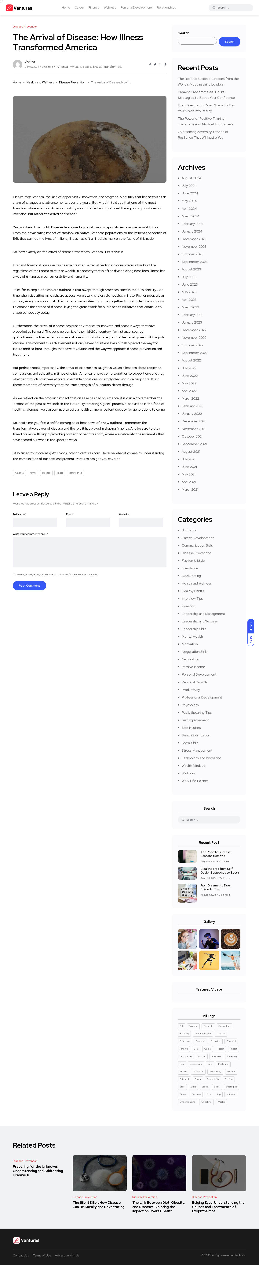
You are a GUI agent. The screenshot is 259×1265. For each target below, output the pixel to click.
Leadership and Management (203, 613)
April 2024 (189, 208)
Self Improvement (195, 720)
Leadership (196, 1063)
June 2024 (190, 193)
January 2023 (192, 322)
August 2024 (191, 178)
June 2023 (190, 284)
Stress (183, 1094)
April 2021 (189, 482)
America (62, 67)
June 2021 (189, 466)
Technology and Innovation (201, 758)
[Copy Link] (165, 65)
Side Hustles (191, 727)
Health (220, 1048)
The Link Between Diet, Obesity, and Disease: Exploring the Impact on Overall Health (158, 1207)
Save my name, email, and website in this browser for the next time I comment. (58, 574)
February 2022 (192, 406)
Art (181, 1026)
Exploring (216, 1041)
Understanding (187, 1101)
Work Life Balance (195, 781)
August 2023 (191, 269)
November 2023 (194, 246)
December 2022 (194, 330)
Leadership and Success (200, 621)
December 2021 (194, 421)
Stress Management (197, 750)
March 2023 (190, 307)
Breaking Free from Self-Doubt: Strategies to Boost (220, 870)
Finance (94, 7)
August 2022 (191, 360)
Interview (216, 1056)
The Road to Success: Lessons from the (216, 854)
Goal (196, 1048)
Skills (193, 1086)
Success (196, 1094)
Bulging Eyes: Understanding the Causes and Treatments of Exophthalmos (218, 1207)
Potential (184, 1079)
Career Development (198, 538)
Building (184, 1033)
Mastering (223, 1063)
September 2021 (194, 444)
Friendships (190, 568)
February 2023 (192, 315)
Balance (193, 1026)
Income (202, 1056)
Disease (85, 67)
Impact (233, 1048)
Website (124, 514)
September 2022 (195, 352)
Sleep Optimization (196, 735)
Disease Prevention (72, 82)
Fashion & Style (193, 560)
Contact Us (21, 1255)
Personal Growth (194, 682)
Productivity (191, 690)
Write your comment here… (31, 534)
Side (182, 1086)
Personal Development (136, 7)
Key (182, 1063)
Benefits (208, 1026)
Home (66, 7)
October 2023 (192, 254)
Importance (186, 1056)
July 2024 (189, 185)
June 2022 (190, 375)
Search (183, 33)
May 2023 (189, 292)
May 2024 (189, 201)
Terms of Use (42, 1255)
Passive (231, 1071)
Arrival (74, 67)
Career (79, 7)
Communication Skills (197, 545)
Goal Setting (191, 576)
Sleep (205, 1086)
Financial (231, 1041)
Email (70, 514)
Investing (188, 606)
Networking (190, 659)
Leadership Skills (194, 629)
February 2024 (193, 224)
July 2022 (189, 368)
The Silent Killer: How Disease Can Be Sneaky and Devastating (98, 1205)
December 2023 (194, 239)
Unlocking (206, 1101)
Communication (203, 1033)
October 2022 (192, 345)
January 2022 (192, 413)
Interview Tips (192, 598)
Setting (229, 1079)
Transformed (112, 67)
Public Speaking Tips (197, 712)
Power (198, 1079)
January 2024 (192, 231)
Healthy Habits (193, 591)
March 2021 (190, 489)
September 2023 (195, 261)
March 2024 (190, 216)
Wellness (110, 7)
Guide (207, 1048)
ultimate (231, 1094)
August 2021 (191, 451)
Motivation (190, 644)
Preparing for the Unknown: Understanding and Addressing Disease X (38, 1170)
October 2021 (192, 436)
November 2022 (194, 337)
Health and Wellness (40, 82)
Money (183, 1071)
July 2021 (188, 459)
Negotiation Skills (194, 651)
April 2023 (189, 299)
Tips (209, 1094)
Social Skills (190, 743)
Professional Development (202, 697)
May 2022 (189, 383)
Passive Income (193, 667)
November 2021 (194, 429)
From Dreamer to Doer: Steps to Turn (216, 887)
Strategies (231, 1086)
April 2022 (189, 391)
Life (210, 1063)
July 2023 (189, 277)
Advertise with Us (67, 1255)
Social (217, 1086)
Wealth (221, 1101)
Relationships (166, 7)
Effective (185, 1041)
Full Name (19, 514)
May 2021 (188, 474)
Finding (184, 1048)
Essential (200, 1041)
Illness (97, 67)
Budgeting (189, 530)
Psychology (190, 705)
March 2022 (190, 398)
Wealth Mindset (193, 765)
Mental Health (192, 636)
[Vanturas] (19, 7)
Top (219, 1094)
